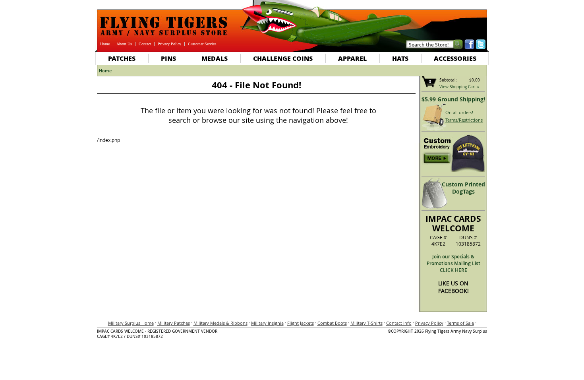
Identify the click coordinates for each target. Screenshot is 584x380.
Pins (168, 58)
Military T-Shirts (366, 323)
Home (105, 44)
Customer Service (202, 44)
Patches (121, 58)
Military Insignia (267, 323)
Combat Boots (332, 323)
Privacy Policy (169, 44)
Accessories (455, 58)
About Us (124, 44)
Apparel (352, 58)
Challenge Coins (283, 58)
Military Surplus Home (131, 323)
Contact (145, 44)
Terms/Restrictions (464, 120)
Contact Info (399, 323)
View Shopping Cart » (459, 86)
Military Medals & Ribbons (220, 323)
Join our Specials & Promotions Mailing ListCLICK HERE (453, 263)
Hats (400, 58)
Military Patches (173, 323)
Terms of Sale (460, 323)
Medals (214, 58)
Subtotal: (448, 80)
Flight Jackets (300, 323)
